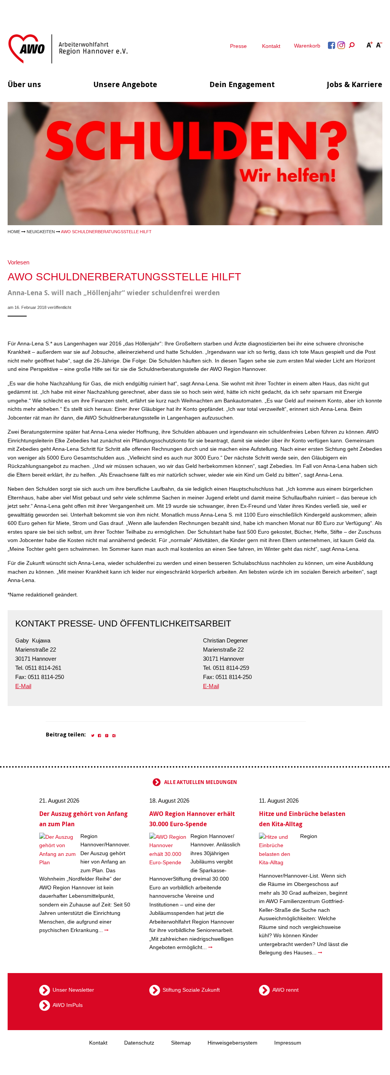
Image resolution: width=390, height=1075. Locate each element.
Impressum (287, 1043)
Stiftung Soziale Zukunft (191, 990)
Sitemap (181, 1043)
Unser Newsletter (73, 990)
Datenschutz (139, 1043)
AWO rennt (285, 990)
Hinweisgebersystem (232, 1043)
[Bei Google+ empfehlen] (107, 735)
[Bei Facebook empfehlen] (100, 735)
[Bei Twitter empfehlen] (92, 735)
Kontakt (271, 46)
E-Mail (23, 686)
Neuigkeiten (41, 231)
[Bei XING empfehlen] (114, 735)
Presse (238, 46)
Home (14, 231)
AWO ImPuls (68, 1005)
